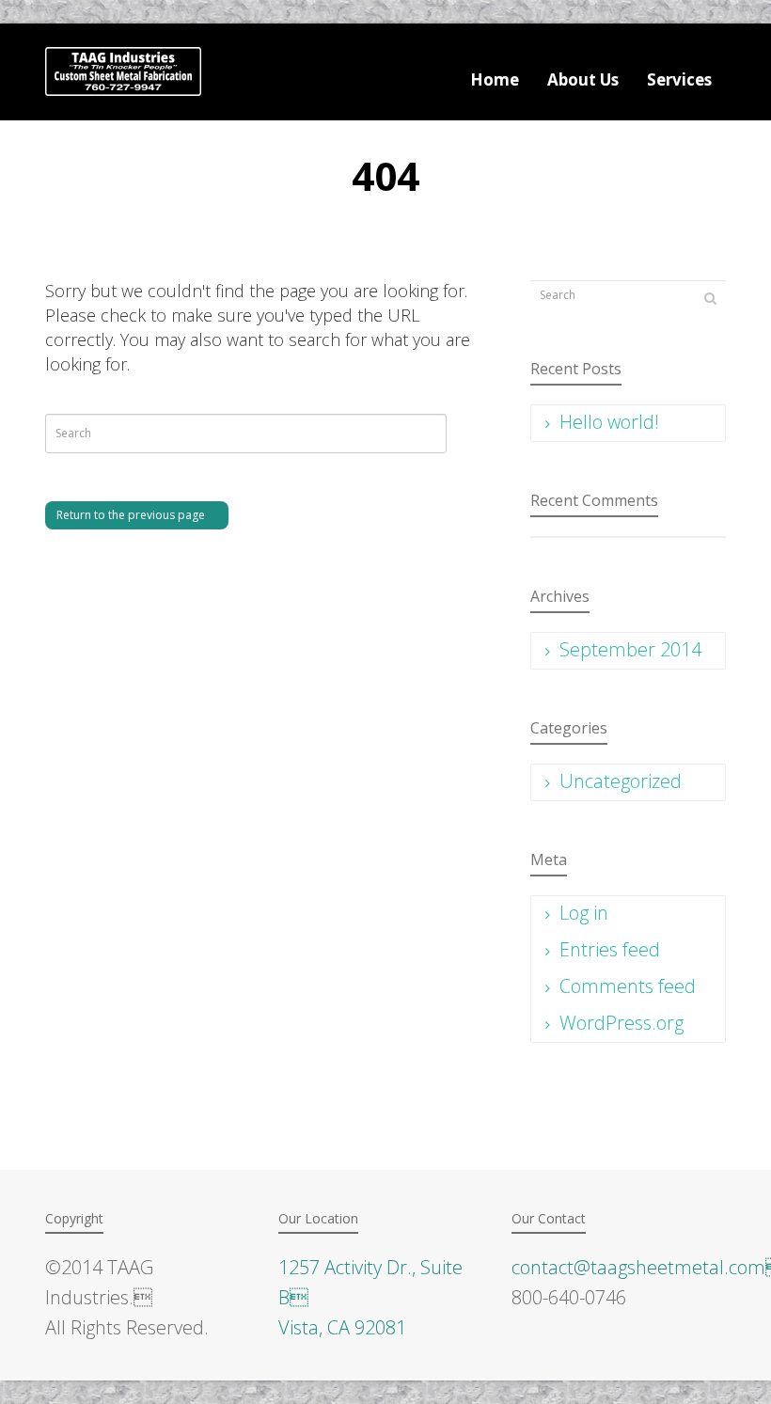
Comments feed (627, 986)
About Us (583, 79)
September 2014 (630, 649)
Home (494, 79)
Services (679, 79)
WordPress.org (621, 1022)
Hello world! (609, 421)
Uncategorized (620, 781)
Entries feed (609, 949)
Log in (583, 912)
